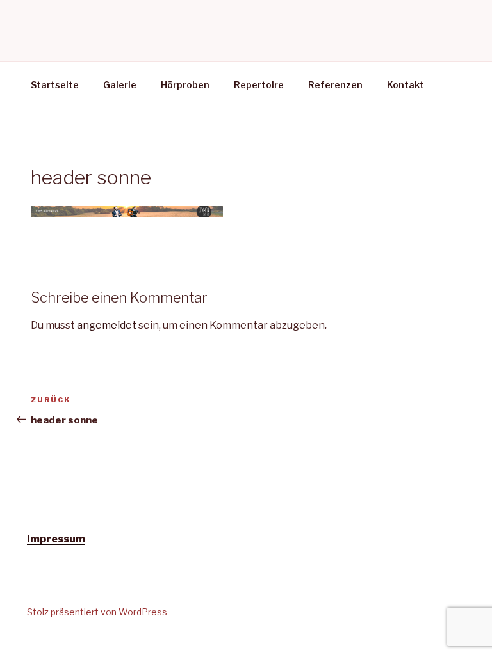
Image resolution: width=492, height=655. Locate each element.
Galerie (119, 84)
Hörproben (185, 84)
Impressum (56, 539)
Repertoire (259, 84)
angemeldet (106, 325)
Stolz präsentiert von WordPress (97, 611)
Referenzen (335, 84)
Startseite (55, 84)
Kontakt (405, 84)
